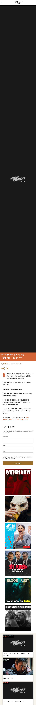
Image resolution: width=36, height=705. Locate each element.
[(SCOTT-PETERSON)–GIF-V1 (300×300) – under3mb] (18, 551)
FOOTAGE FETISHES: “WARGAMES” (13, 702)
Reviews (5, 660)
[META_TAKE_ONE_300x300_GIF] (18, 605)
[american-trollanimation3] (18, 497)
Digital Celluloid (8, 635)
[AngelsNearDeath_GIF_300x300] (18, 470)
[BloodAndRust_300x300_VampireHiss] (18, 578)
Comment (5, 437)
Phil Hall (5, 364)
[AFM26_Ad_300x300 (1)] (18, 524)
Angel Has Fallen (8, 678)
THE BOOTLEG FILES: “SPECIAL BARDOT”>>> (15, 419)
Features (6, 636)
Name (4, 445)
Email (4, 451)
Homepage (6, 659)
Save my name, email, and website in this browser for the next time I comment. (18, 458)
